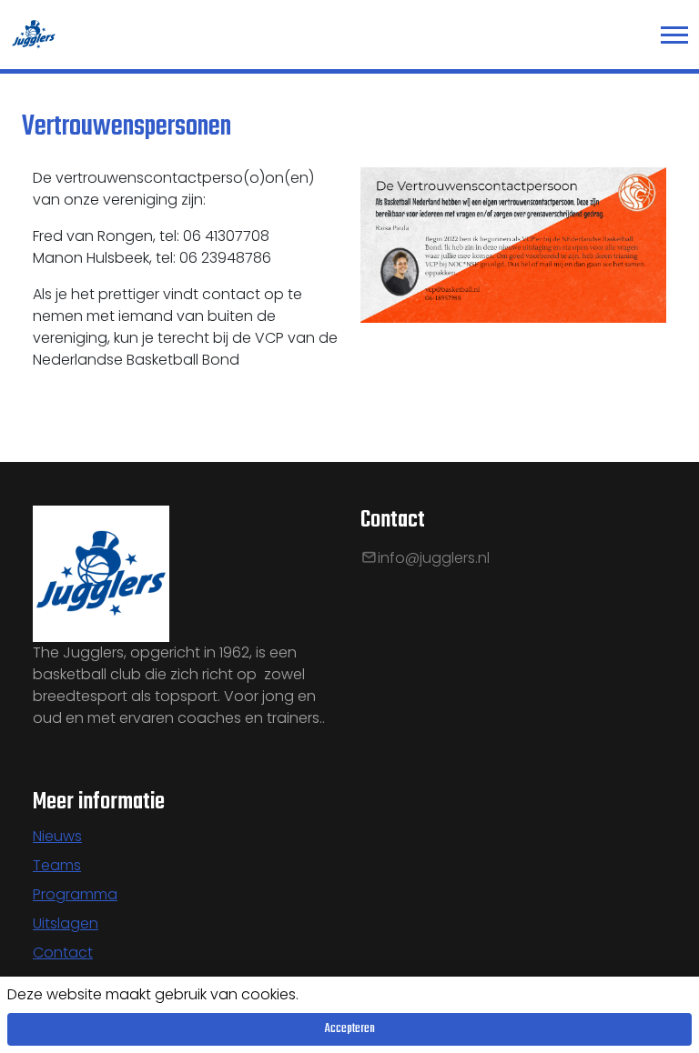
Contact (63, 952)
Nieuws (57, 836)
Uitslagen (65, 923)
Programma (75, 894)
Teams (57, 865)
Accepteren (350, 1028)
